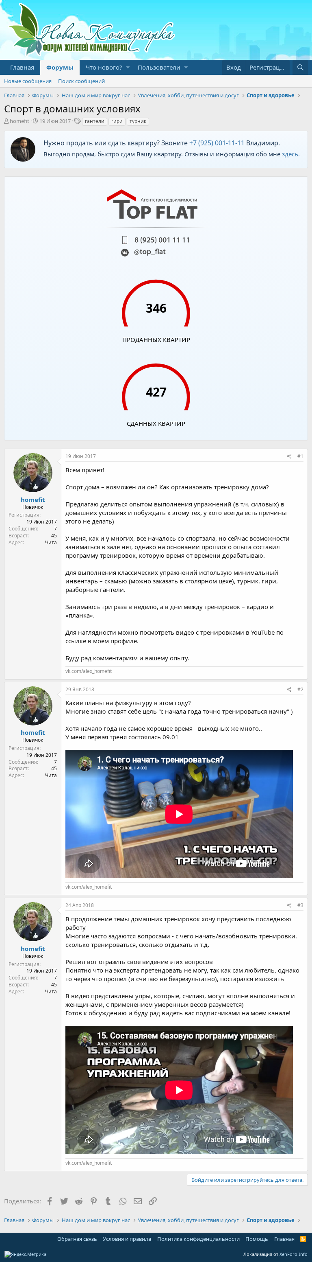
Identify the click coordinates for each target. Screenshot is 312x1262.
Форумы (60, 67)
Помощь (256, 1238)
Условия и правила (127, 1238)
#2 (300, 689)
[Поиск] (300, 67)
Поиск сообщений (81, 81)
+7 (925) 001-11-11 (217, 142)
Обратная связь (77, 1238)
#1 (300, 456)
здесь (290, 154)
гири (117, 121)
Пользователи (159, 67)
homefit (19, 121)
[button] (128, 67)
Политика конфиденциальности (198, 1238)
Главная (22, 67)
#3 (300, 905)
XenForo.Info (294, 1254)
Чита (51, 542)
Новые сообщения (28, 81)
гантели (94, 121)
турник (138, 121)
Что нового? (104, 67)
